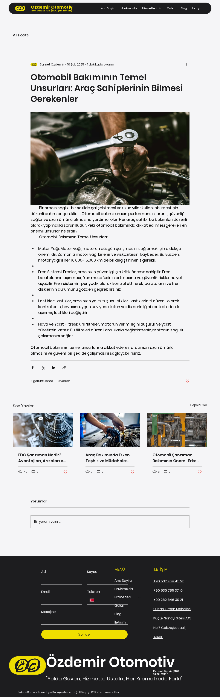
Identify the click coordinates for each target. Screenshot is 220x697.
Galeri (119, 605)
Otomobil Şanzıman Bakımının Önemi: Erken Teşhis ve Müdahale (176, 458)
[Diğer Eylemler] (186, 64)
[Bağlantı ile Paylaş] (64, 368)
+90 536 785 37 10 (168, 590)
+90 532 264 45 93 (168, 581)
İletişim (120, 622)
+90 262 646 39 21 (168, 599)
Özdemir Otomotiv (52, 7)
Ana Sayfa (123, 580)
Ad (43, 572)
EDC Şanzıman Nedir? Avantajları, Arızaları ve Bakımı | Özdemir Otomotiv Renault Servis (42, 458)
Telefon (93, 592)
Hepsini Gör (198, 405)
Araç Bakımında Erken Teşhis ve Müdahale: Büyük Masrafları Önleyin (108, 458)
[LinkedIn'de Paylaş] (54, 368)
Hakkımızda (124, 588)
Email (45, 592)
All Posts (21, 35)
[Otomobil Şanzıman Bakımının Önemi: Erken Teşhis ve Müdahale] (177, 430)
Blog (118, 613)
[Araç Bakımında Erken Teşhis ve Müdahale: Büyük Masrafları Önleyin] (110, 430)
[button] (152, 8)
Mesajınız (48, 612)
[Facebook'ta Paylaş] (33, 368)
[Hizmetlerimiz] (139, 597)
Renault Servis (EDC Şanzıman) (51, 10)
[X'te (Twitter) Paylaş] (43, 368)
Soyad (92, 572)
